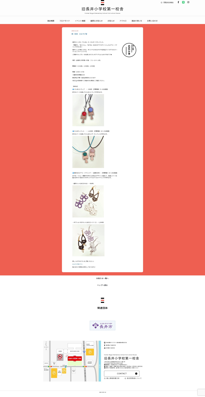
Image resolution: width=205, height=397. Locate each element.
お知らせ (111, 21)
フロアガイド (64, 21)
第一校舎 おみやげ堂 (79, 34)
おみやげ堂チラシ (77, 264)
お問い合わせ (152, 21)
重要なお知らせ (96, 21)
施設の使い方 (137, 21)
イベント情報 (80, 21)
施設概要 (50, 21)
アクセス (123, 21)
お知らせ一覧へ (102, 278)
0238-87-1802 (109, 363)
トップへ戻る (102, 285)
